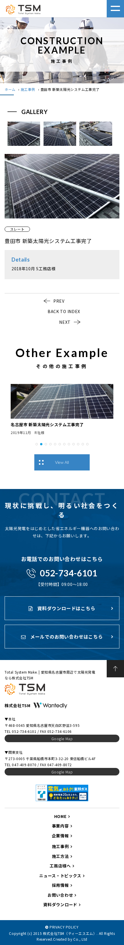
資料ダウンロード (60, 904)
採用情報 (60, 885)
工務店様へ (60, 866)
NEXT (65, 322)
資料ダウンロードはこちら (65, 608)
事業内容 (60, 826)
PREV (59, 301)
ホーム (10, 89)
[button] (36, 444)
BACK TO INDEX (64, 311)
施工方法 (60, 856)
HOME (60, 816)
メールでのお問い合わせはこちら (66, 636)
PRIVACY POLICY (64, 926)
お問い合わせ (60, 895)
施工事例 (28, 89)
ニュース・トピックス (60, 875)
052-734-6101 (68, 573)
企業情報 (60, 836)
